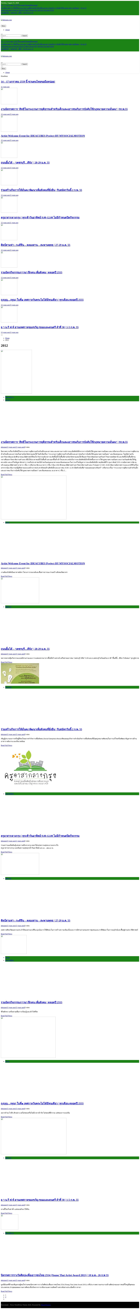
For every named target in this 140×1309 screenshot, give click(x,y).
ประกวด (8, 687)
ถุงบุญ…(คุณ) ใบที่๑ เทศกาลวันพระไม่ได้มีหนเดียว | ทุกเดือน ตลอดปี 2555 (42, 299)
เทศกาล (8, 607)
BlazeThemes (46, 1305)
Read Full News (6, 474)
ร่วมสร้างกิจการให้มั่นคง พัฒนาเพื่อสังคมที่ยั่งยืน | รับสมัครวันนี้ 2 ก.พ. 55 (41, 190)
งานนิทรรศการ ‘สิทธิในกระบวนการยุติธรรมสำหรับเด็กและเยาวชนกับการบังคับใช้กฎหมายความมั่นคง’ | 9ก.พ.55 (44, 8)
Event (7, 522)
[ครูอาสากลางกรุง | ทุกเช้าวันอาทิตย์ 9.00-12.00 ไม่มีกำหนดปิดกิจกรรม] (9, 212)
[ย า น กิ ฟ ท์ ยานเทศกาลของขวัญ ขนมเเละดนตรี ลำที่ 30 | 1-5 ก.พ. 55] (9, 322)
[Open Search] (2, 62)
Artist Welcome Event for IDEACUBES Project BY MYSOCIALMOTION (27, 10)
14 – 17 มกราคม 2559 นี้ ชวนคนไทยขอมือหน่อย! (19, 5)
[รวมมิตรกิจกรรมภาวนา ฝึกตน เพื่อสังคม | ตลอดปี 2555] (9, 267)
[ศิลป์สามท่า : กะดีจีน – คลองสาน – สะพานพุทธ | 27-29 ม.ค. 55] (9, 239)
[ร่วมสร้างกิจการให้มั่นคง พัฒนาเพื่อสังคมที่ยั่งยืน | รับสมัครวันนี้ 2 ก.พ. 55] (9, 185)
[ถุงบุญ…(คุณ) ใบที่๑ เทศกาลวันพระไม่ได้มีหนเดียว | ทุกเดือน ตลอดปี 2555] (9, 294)
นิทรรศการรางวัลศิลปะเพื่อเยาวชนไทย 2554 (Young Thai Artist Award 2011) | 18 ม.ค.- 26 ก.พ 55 (55, 1275)
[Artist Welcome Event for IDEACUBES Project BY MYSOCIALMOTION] (9, 131)
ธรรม (7, 957)
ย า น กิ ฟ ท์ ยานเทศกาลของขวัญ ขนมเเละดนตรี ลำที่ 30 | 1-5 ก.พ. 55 (40, 327)
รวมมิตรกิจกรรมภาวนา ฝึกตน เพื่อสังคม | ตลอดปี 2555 (31, 272)
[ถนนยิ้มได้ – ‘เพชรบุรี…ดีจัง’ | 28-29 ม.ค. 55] (9, 157)
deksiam (4, 447)
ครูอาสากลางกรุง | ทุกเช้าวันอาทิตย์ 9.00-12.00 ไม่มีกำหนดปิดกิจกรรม (40, 217)
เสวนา (7, 400)
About (7, 30)
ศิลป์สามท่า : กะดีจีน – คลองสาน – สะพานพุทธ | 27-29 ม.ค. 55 (35, 245)
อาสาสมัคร (9, 794)
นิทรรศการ (9, 397)
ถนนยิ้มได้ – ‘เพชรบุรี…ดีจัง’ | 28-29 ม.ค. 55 (17, 13)
